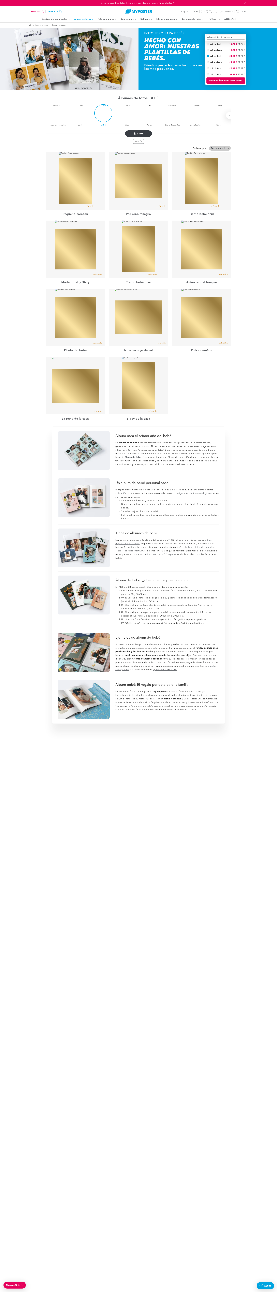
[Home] (138, 11)
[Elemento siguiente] (229, 115)
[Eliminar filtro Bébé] (141, 141)
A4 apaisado (216, 62)
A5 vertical (215, 44)
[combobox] (225, 37)
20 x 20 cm (215, 68)
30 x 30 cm (215, 74)
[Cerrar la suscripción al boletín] (22, 1285)
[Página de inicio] (30, 25)
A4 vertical (215, 56)
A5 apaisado (216, 50)
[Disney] (213, 19)
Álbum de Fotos (41, 25)
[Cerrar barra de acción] (245, 3)
